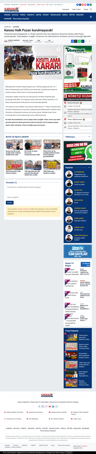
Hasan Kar (78, 190)
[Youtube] (49, 406)
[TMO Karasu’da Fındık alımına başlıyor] (14, 165)
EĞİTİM (72, 15)
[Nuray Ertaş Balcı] (69, 237)
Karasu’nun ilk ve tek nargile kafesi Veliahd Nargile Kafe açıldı (13, 153)
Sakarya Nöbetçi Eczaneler (15, 412)
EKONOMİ (7, 19)
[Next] (53, 406)
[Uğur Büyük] (69, 201)
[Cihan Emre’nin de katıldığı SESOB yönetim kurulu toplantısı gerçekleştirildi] (51, 144)
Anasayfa (65, 9)
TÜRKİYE (33, 445)
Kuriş (76, 202)
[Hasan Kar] (69, 192)
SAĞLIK (65, 15)
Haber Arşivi (77, 419)
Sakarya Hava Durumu (36, 412)
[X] (42, 406)
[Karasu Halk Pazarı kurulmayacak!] (33, 63)
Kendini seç (78, 230)
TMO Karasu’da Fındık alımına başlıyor (13, 172)
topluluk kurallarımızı (24, 209)
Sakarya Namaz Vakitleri (59, 412)
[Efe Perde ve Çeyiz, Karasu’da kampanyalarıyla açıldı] (33, 144)
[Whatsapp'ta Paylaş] (79, 41)
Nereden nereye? (80, 221)
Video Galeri (76, 9)
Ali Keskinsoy (79, 172)
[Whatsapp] (56, 406)
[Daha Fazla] (82, 41)
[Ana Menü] (91, 17)
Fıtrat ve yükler (79, 184)
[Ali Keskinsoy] (69, 174)
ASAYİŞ (38, 15)
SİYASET (46, 15)
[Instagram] (46, 406)
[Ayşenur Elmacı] (69, 210)
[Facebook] (39, 406)
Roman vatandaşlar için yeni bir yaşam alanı (81, 212)
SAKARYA (30, 15)
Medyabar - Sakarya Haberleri (13, 447)
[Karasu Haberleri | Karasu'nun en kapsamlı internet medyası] (13, 9)
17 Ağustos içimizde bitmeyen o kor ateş (81, 193)
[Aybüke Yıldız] (69, 228)
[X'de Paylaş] (75, 41)
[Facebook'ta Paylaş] (72, 41)
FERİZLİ (23, 15)
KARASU (7, 15)
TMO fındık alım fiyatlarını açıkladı (49, 172)
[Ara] (91, 9)
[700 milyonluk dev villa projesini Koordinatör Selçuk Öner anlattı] (33, 165)
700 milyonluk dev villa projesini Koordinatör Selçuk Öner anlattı (32, 173)
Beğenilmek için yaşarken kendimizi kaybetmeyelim (81, 175)
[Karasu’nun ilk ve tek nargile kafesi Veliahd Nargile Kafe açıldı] (14, 144)
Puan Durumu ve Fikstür (13, 419)
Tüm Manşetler (33, 419)
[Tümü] (89, 137)
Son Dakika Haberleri (57, 419)
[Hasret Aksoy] (69, 183)
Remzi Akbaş (78, 218)
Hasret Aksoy (79, 182)
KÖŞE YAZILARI (43, 445)
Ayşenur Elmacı (80, 208)
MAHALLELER (56, 15)
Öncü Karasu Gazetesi (21, 19)
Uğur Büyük (78, 200)
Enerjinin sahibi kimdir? (79, 239)
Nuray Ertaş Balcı (81, 235)
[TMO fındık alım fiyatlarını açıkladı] (51, 165)
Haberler (7, 27)
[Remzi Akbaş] (69, 219)
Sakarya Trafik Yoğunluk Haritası (79, 413)
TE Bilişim (84, 446)
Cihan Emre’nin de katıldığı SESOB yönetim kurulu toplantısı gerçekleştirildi (51, 153)
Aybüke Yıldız (79, 227)
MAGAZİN (79, 15)
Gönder (9, 202)
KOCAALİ (15, 15)
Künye (86, 9)
